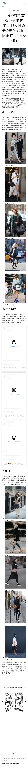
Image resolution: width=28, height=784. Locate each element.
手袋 (24, 687)
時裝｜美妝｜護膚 (14, 11)
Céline (3, 687)
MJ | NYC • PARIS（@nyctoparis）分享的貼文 (14, 367)
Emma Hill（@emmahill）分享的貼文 (14, 415)
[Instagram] (13, 753)
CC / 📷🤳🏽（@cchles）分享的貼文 (14, 463)
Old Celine (18, 687)
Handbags (10, 687)
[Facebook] (15, 753)
